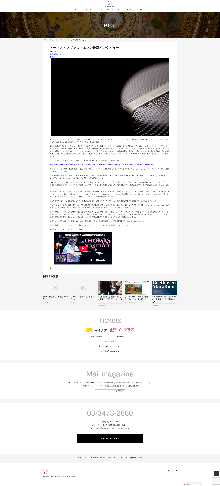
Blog (142, 10)
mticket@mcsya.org (110, 351)
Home (77, 10)
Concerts (93, 10)
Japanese (190, 484)
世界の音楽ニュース (57, 54)
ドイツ (52, 57)
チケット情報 (109, 341)
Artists (101, 10)
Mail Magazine (132, 10)
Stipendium (111, 10)
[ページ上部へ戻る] (216, 474)
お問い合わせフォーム (110, 438)
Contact (121, 10)
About (84, 10)
